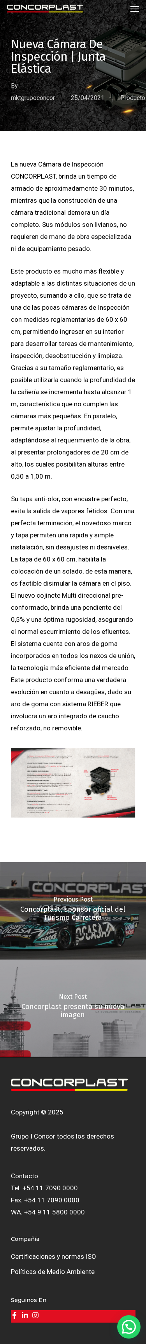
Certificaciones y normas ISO (53, 1256)
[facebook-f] (15, 1315)
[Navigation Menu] (134, 8)
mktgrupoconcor (33, 98)
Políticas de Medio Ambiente (53, 1272)
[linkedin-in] (25, 1315)
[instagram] (36, 1315)
